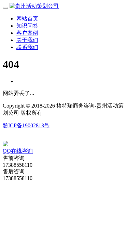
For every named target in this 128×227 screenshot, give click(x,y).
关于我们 (27, 40)
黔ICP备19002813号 (26, 125)
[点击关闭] (3, 138)
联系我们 (27, 47)
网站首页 (27, 18)
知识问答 (27, 26)
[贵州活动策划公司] (34, 6)
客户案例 (27, 33)
